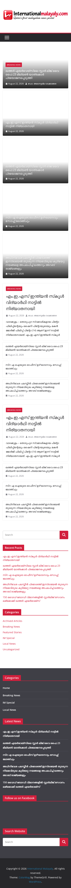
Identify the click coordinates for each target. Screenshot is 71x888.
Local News (9, 643)
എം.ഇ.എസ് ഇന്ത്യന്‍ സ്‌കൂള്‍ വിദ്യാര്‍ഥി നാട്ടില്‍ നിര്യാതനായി (32, 124)
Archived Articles (12, 621)
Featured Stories (12, 632)
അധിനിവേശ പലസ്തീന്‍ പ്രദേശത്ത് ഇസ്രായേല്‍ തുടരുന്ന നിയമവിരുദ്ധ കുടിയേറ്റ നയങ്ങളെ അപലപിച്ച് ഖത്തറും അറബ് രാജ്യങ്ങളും (35, 263)
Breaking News (14, 65)
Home (6, 688)
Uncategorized (11, 649)
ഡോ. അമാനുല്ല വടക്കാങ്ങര (42, 83)
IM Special (9, 638)
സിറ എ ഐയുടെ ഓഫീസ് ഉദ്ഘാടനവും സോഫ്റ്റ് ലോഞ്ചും (32, 219)
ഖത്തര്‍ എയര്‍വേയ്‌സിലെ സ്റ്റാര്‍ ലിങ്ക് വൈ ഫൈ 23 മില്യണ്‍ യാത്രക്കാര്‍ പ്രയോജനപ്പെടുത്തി (32, 74)
